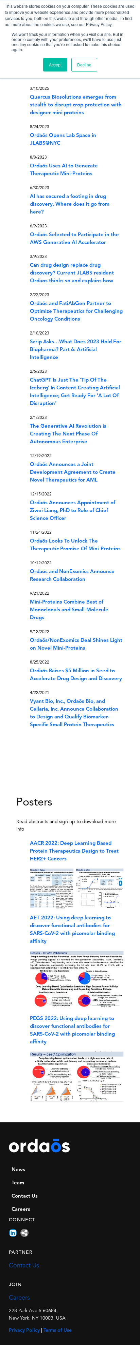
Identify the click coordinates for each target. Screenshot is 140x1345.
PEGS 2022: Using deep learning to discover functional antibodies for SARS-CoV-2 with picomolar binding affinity (72, 1030)
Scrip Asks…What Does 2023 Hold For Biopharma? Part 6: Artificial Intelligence (75, 350)
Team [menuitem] (18, 1183)
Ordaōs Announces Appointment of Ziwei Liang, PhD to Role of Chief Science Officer (72, 511)
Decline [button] (84, 64)
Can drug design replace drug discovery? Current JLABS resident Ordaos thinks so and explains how (72, 273)
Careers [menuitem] (21, 1209)
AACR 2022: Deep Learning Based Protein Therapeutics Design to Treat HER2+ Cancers (74, 851)
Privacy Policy (24, 1330)
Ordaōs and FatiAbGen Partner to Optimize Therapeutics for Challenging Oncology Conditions (76, 311)
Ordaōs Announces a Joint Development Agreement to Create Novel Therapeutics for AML (73, 472)
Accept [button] (55, 64)
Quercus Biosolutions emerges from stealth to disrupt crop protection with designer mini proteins (76, 105)
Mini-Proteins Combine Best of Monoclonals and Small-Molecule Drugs (69, 610)
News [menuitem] (18, 1170)
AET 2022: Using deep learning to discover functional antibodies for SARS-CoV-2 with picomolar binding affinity (72, 930)
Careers (19, 1298)
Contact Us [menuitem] (25, 1196)
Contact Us (24, 1266)
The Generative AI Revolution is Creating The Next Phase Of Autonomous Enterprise (68, 434)
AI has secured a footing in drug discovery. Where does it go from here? (69, 204)
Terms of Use (57, 1330)
